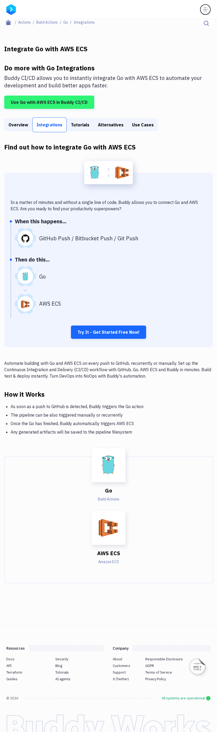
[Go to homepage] (11, 9)
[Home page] (11, 22)
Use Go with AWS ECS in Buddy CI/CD (49, 102)
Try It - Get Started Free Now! (108, 332)
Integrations (49, 124)
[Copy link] (51, 394)
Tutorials (80, 124)
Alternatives (111, 124)
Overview (18, 124)
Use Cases (143, 124)
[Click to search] (206, 23)
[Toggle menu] (205, 9)
